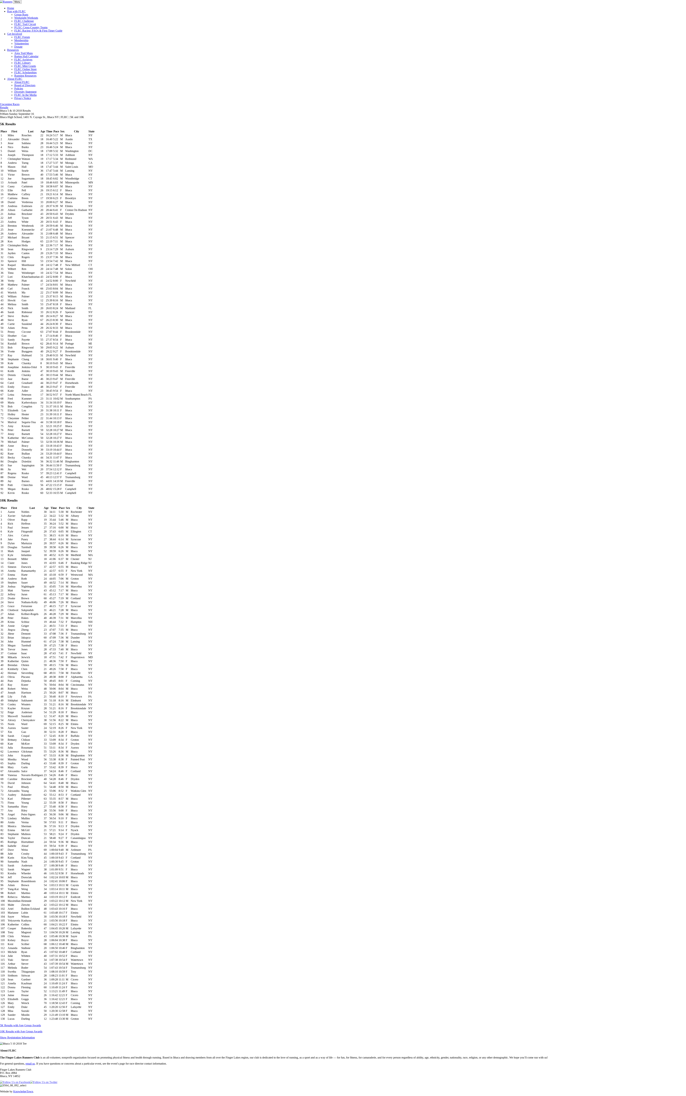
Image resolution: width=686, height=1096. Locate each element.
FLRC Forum (22, 37)
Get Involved (14, 33)
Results (4, 107)
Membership (21, 40)
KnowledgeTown (23, 1091)
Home (10, 8)
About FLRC (14, 78)
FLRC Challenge (24, 21)
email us (30, 1063)
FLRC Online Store (25, 69)
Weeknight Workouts (26, 17)
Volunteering (21, 43)
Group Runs (21, 14)
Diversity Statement (25, 91)
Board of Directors (24, 85)
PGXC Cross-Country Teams (31, 27)
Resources (13, 49)
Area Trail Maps (23, 53)
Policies (18, 88)
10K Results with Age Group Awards (21, 1031)
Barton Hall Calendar (26, 56)
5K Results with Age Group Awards (20, 1025)
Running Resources (25, 75)
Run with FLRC (16, 11)
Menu (17, 2)
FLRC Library (22, 62)
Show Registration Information (17, 1037)
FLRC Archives (23, 59)
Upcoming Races (9, 104)
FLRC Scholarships (25, 72)
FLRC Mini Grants (25, 66)
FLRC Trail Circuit (25, 24)
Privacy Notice (22, 98)
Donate (18, 46)
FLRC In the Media (25, 94)
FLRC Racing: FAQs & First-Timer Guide (38, 30)
